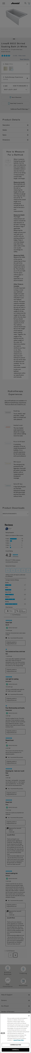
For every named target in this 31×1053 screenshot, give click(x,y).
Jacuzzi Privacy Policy (18, 1040)
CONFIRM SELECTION (15, 1045)
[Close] (29, 1016)
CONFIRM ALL (15, 1049)
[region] (15, 1033)
